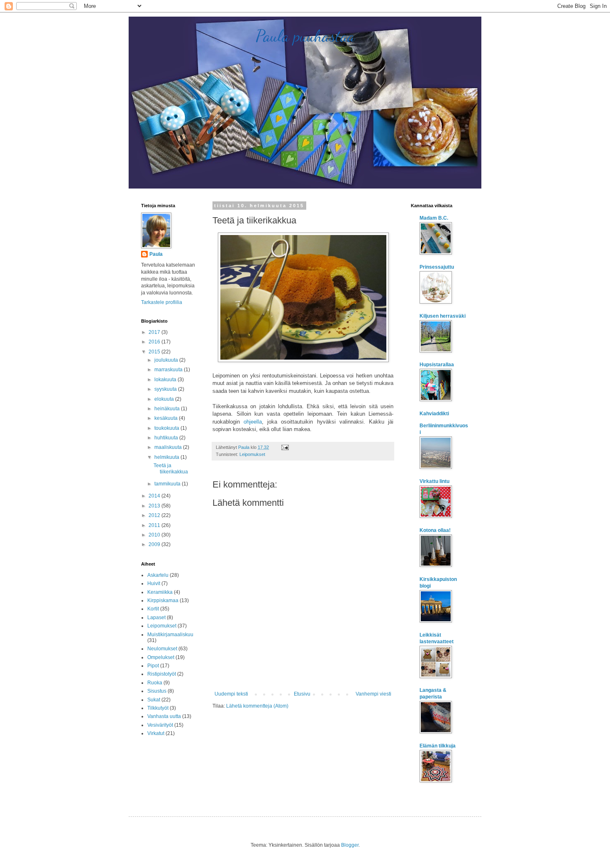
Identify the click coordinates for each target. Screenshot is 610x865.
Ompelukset (160, 657)
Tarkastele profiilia (161, 302)
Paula (156, 254)
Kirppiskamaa (162, 600)
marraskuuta (169, 369)
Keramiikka (160, 592)
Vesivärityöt (160, 725)
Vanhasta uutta (164, 716)
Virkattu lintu (434, 481)
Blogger (350, 845)
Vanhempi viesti (373, 694)
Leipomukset (252, 454)
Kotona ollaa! (435, 530)
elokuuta (164, 399)
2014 (155, 496)
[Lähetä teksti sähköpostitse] (284, 447)
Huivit (153, 583)
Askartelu (157, 575)
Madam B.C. (434, 218)
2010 (155, 535)
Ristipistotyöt (161, 674)
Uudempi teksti (231, 694)
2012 (155, 515)
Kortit (153, 609)
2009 (155, 544)
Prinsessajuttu (437, 267)
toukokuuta (167, 428)
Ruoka (154, 683)
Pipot (153, 666)
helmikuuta (167, 457)
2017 (155, 332)
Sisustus (156, 691)
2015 (155, 352)
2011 (155, 525)
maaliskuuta (168, 447)
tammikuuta (168, 484)
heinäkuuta (167, 409)
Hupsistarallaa (437, 365)
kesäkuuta (166, 418)
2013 (155, 506)
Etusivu (302, 694)
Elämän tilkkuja (438, 746)
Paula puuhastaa (305, 36)
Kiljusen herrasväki (443, 316)
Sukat (153, 700)
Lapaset (156, 617)
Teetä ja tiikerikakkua (171, 468)
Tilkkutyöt (157, 708)
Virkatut (155, 733)
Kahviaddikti (434, 414)
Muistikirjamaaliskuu (170, 634)
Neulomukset (162, 649)
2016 (155, 342)
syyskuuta (166, 389)
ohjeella (253, 422)
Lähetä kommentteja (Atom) (257, 706)
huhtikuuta (166, 438)
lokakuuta (166, 379)
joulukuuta (166, 360)
